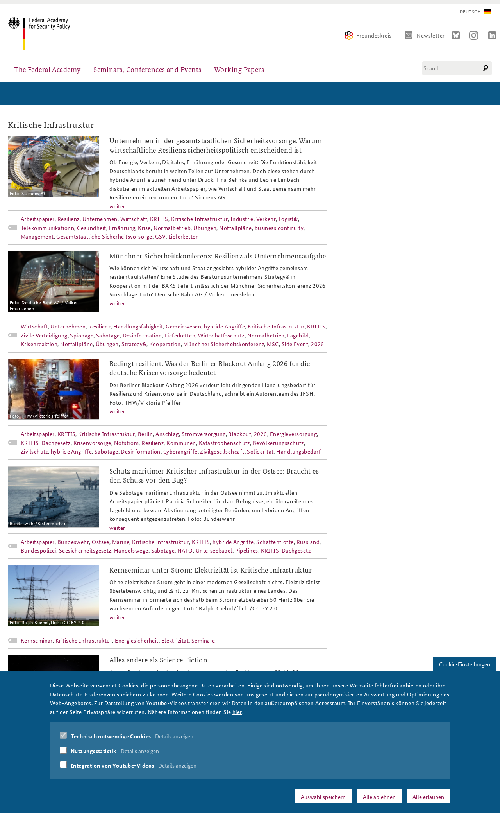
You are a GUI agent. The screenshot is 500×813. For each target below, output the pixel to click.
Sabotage (108, 335)
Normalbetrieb (172, 228)
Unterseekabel (214, 550)
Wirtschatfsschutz (221, 335)
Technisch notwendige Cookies (111, 736)
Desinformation (142, 335)
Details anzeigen (174, 736)
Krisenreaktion (39, 344)
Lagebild (298, 335)
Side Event (295, 344)
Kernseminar (37, 640)
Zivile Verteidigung (44, 335)
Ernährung (122, 228)
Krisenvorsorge (92, 443)
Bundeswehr (73, 542)
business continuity (279, 228)
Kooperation (165, 344)
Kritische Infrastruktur (199, 219)
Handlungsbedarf (298, 451)
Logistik (288, 219)
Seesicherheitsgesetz (85, 550)
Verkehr (266, 219)
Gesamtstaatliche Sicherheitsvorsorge (104, 236)
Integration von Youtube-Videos (112, 765)
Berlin (145, 434)
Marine (121, 542)
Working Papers (239, 69)
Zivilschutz (34, 451)
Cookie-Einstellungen (464, 664)
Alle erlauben (428, 796)
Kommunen (181, 443)
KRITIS (159, 219)
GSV (160, 236)
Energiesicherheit (137, 640)
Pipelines (246, 550)
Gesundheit (91, 228)
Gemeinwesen (183, 326)
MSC (273, 344)
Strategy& (133, 344)
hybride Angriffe (224, 326)
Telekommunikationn (47, 228)
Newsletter (430, 35)
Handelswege (131, 550)
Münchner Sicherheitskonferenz (223, 344)
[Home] (42, 33)
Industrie (242, 219)
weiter (117, 206)
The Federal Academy (47, 69)
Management (37, 236)
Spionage (81, 335)
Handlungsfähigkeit (138, 326)
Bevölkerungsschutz (278, 443)
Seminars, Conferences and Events (147, 69)
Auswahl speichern (323, 796)
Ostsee (100, 542)
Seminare (203, 640)
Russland (308, 542)
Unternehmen (100, 219)
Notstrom (126, 443)
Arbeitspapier (38, 219)
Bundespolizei (38, 550)
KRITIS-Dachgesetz (46, 443)
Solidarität (260, 451)
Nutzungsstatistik (94, 750)
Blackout (239, 434)
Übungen (204, 228)
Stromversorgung (204, 434)
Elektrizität (175, 640)
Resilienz (68, 219)
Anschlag (167, 434)
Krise (144, 228)
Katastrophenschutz (224, 443)
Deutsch (470, 11)
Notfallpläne (235, 228)
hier (237, 711)
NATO (185, 550)
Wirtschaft (134, 219)
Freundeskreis (374, 35)
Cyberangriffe (180, 451)
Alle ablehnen (379, 796)
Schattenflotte (274, 542)
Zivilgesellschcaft (222, 451)
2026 (317, 344)
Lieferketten (183, 236)
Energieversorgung (293, 434)
